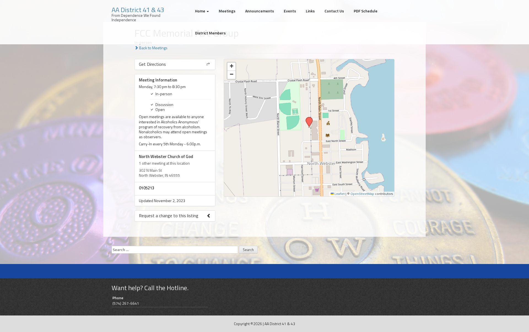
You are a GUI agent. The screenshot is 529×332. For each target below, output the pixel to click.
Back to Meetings (153, 48)
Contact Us (334, 11)
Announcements (259, 11)
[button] (307, 118)
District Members (210, 33)
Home (200, 11)
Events (290, 11)
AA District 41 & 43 (138, 10)
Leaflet (339, 193)
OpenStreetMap (362, 193)
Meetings (227, 11)
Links (310, 11)
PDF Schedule (365, 11)
